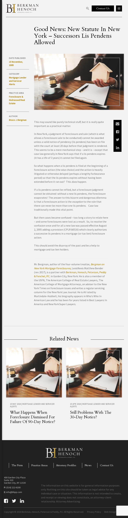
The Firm (17, 465)
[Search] (88, 8)
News (88, 465)
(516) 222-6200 (13, 487)
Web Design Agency (114, 511)
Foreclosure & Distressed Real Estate (17, 100)
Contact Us (106, 465)
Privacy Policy (94, 511)
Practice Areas (39, 465)
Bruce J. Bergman (17, 119)
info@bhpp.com (14, 492)
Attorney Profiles (66, 465)
